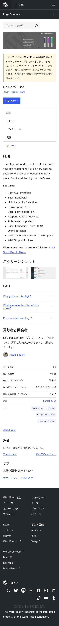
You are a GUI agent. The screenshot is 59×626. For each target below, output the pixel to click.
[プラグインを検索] (36, 25)
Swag (36, 541)
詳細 (8, 112)
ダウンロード (11, 100)
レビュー (11, 121)
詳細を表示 (9, 430)
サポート (11, 145)
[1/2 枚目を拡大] (24, 270)
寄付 (35, 535)
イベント (36, 530)
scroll (52, 414)
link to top (50, 408)
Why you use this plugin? (17, 296)
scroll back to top (46, 421)
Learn (6, 524)
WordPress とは (12, 497)
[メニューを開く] (54, 4)
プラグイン (37, 508)
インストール (14, 129)
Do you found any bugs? (17, 318)
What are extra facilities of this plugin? (21, 307)
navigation (42, 414)
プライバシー (10, 514)
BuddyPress (11, 568)
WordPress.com (14, 551)
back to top (37, 408)
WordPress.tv (12, 541)
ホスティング (10, 508)
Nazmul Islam (17, 92)
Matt (7, 557)
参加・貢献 (37, 524)
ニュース (8, 503)
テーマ (35, 503)
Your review (10, 454)
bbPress (9, 562)
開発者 (7, 535)
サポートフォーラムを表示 (18, 477)
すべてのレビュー (46, 454)
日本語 (14, 582)
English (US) (49, 401)
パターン (36, 514)
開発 (8, 137)
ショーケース (38, 497)
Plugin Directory (11, 14)
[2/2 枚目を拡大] (51, 270)
